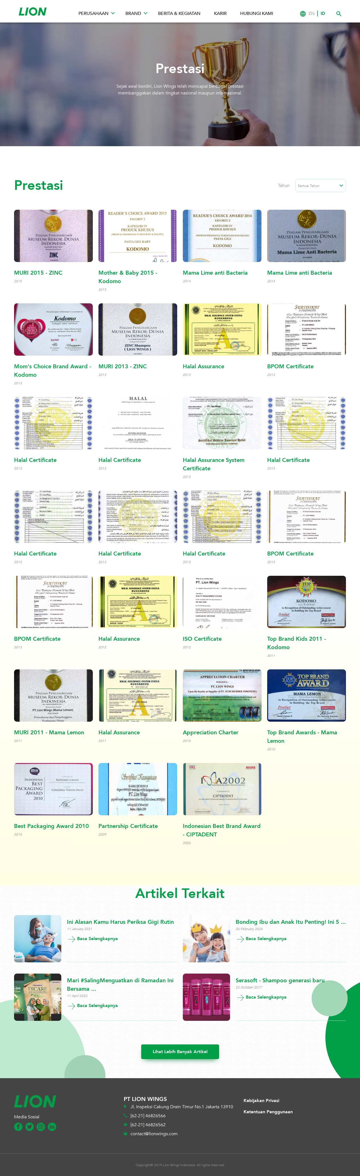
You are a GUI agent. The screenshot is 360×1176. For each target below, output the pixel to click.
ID (323, 13)
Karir (220, 13)
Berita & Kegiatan (179, 13)
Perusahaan (93, 13)
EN (311, 13)
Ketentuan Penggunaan (268, 1112)
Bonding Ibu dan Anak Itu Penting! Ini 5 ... (291, 922)
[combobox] (320, 185)
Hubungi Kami (256, 13)
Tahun (284, 185)
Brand (133, 13)
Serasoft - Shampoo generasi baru (280, 980)
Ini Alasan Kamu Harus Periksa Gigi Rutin (120, 922)
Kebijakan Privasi (261, 1101)
